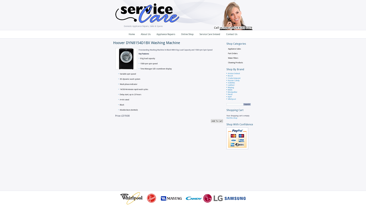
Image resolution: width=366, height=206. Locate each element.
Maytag (231, 87)
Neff (230, 97)
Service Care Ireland (210, 34)
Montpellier (232, 92)
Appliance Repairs (166, 34)
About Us (146, 34)
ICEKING (231, 83)
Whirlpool (232, 99)
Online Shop (187, 34)
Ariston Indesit (234, 73)
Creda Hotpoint (234, 78)
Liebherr (231, 85)
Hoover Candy (233, 80)
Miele (230, 90)
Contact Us (231, 34)
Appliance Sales (234, 49)
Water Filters (233, 58)
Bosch (230, 76)
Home (132, 34)
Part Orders (233, 53)
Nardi (230, 94)
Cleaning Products (235, 63)
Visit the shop (231, 118)
